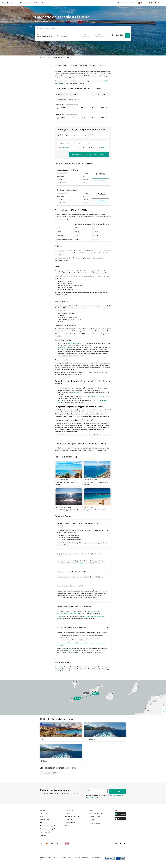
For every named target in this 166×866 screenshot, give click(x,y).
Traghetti (42, 57)
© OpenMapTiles (149, 714)
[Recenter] (163, 705)
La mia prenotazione (121, 3)
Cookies (64, 857)
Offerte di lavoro (70, 826)
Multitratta (54, 28)
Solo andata (39, 28)
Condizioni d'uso (56, 857)
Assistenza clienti (95, 816)
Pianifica (36, 3)
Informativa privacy (72, 857)
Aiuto (133, 3)
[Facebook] (112, 843)
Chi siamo (68, 813)
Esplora (44, 3)
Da (37, 34)
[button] (69, 94)
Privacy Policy (117, 795)
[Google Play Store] (120, 814)
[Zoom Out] (163, 711)
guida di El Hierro (75, 392)
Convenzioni (68, 819)
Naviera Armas (72, 343)
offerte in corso (84, 253)
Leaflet (137, 714)
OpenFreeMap (142, 714)
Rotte (48, 57)
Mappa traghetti (45, 832)
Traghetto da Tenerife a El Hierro (62, 57)
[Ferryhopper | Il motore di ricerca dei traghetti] (7, 3)
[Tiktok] (120, 843)
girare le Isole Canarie (94, 396)
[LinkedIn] (124, 843)
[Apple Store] (120, 818)
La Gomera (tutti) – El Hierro (49, 773)
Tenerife (81, 412)
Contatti (92, 819)
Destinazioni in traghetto (48, 826)
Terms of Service (90, 797)
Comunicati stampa (71, 822)
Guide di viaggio (45, 819)
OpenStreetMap (162, 714)
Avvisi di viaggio (95, 824)
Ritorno (47, 28)
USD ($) (150, 3)
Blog (41, 816)
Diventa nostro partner (72, 816)
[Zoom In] (163, 708)
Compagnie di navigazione (48, 829)
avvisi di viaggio (71, 650)
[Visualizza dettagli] (77, 793)
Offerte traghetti (25, 3)
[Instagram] (116, 843)
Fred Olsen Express (64, 347)
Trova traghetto (100, 181)
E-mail (88, 790)
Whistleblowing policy (85, 857)
